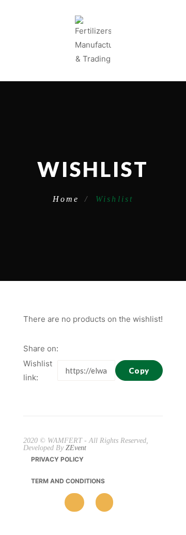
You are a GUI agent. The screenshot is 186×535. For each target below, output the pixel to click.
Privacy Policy (57, 459)
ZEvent (76, 448)
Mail (115, 348)
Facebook (69, 348)
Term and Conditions (68, 481)
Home (66, 199)
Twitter (84, 348)
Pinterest (100, 348)
